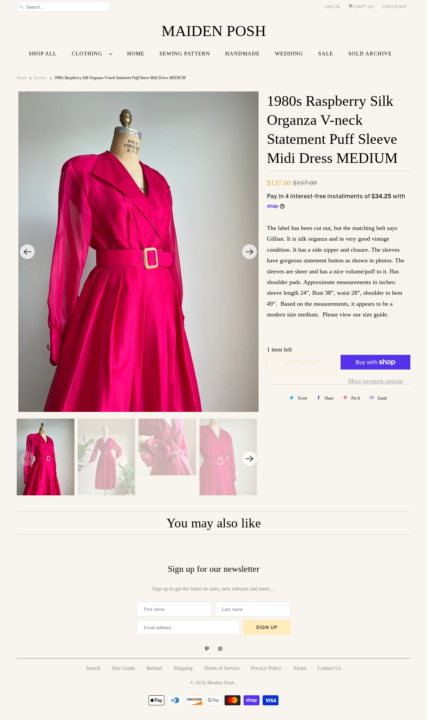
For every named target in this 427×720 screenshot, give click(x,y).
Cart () (363, 6)
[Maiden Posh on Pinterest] (206, 649)
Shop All (43, 53)
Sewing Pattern (184, 53)
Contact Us (329, 668)
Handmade (242, 53)
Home (135, 53)
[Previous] (27, 251)
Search (93, 668)
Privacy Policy (266, 668)
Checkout (394, 6)
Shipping (182, 668)
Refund (154, 668)
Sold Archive (370, 53)
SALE (325, 53)
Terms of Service (222, 668)
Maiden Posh (221, 682)
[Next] (249, 251)
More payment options (375, 381)
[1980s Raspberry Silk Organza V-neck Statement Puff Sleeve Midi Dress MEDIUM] (138, 251)
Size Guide (123, 668)
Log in (332, 6)
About (299, 668)
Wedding (289, 53)
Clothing (89, 53)
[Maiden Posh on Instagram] (220, 649)
